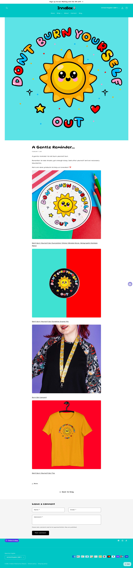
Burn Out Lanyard (39, 397)
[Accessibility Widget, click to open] (130, 284)
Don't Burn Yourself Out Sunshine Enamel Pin (50, 321)
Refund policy (32, 563)
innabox (11, 563)
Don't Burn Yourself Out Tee (43, 473)
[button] (7, 8)
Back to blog (68, 492)
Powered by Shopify (20, 563)
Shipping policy (42, 563)
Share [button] (36, 483)
